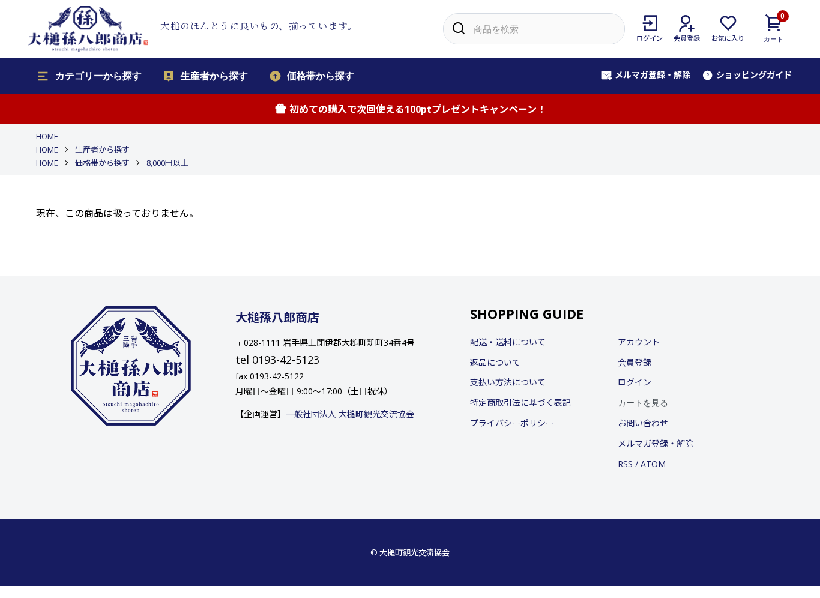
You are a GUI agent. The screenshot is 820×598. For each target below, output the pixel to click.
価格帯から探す (320, 75)
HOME (47, 136)
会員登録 (634, 362)
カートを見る (643, 402)
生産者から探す (214, 75)
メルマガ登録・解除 (652, 74)
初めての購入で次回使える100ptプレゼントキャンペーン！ (417, 109)
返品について (495, 362)
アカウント (639, 342)
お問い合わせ (643, 423)
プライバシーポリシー (512, 423)
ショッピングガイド (753, 74)
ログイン (634, 382)
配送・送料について (508, 342)
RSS (625, 464)
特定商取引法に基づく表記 (520, 402)
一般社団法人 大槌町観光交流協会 (350, 414)
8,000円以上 (167, 162)
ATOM (653, 464)
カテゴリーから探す (98, 75)
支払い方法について (508, 382)
